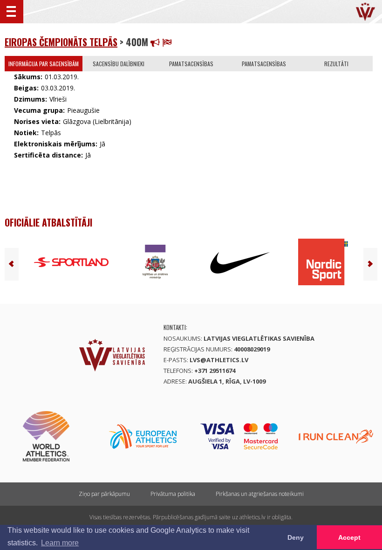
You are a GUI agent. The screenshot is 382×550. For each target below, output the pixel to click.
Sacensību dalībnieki (118, 64)
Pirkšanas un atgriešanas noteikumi (260, 494)
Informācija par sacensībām (43, 64)
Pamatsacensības (191, 64)
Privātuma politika (172, 494)
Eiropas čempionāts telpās (61, 42)
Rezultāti (336, 64)
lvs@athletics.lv (219, 360)
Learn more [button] (60, 543)
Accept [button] (349, 537)
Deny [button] (295, 537)
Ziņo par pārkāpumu (104, 494)
